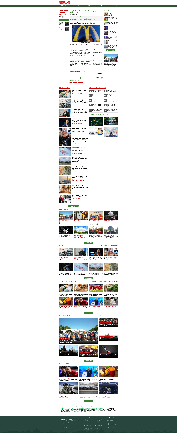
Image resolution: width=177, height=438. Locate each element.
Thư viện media (65, 316)
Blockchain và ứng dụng (79, 8)
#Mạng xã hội (78, 131)
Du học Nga (97, 417)
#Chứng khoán (78, 104)
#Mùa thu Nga (102, 315)
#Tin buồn (105, 220)
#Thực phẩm (66, 306)
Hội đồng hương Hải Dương (63, 207)
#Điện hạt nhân (80, 123)
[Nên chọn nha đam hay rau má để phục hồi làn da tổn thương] (111, 287)
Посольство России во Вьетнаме (99, 421)
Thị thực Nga (86, 420)
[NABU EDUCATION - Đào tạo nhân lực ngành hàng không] (96, 131)
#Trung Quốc (114, 306)
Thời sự (62, 246)
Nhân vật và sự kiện (110, 417)
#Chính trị (73, 113)
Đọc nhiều (81, 5)
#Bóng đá (79, 306)
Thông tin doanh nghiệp (107, 5)
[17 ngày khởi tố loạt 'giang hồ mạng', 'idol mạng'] (65, 132)
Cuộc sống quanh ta (67, 281)
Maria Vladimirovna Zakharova (112, 425)
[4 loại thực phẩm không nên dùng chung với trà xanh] (66, 287)
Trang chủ (62, 8)
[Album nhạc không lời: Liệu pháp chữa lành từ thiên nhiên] (111, 121)
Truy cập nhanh (98, 425)
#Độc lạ (100, 281)
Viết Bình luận (64, 19)
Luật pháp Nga (86, 419)
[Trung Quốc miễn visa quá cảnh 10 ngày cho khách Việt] (111, 301)
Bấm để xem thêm (110, 50)
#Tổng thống (84, 113)
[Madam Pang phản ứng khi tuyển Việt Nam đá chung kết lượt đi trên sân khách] (81, 301)
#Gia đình (81, 190)
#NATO (105, 245)
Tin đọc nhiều (64, 363)
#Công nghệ (94, 281)
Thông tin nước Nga (97, 87)
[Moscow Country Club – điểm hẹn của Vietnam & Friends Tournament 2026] (81, 215)
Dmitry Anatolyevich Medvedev (112, 420)
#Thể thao (90, 220)
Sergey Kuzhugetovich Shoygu (112, 424)
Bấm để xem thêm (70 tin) (74, 206)
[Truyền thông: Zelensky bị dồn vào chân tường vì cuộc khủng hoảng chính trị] (106, 28)
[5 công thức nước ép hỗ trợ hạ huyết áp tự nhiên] (66, 301)
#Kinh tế (77, 180)
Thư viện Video (98, 429)
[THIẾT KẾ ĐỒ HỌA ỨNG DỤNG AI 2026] (96, 121)
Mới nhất (72, 5)
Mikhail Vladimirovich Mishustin (112, 421)
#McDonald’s (62, 12)
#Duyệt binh (104, 322)
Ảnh (96, 5)
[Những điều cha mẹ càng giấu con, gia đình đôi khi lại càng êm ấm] (106, 14)
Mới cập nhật (64, 87)
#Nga (61, 10)
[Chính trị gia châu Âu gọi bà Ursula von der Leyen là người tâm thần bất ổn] (106, 37)
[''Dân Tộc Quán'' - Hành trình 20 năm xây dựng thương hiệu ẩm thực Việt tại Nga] (111, 131)
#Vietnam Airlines (96, 220)
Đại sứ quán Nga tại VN (88, 428)
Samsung (60, 436)
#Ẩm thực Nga (92, 315)
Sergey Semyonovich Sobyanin (112, 427)
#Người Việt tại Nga (110, 63)
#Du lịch (105, 306)
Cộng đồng (63, 209)
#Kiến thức (82, 93)
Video (89, 5)
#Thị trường (83, 104)
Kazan (60, 280)
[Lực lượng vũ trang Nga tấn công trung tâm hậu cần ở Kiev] (106, 32)
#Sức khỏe (77, 93)
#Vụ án (76, 198)
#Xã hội (73, 198)
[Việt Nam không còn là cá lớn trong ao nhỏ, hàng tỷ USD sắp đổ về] (65, 170)
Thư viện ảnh (98, 428)
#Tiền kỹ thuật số (114, 245)
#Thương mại (81, 180)
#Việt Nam (73, 104)
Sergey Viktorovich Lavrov (111, 423)
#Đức (106, 394)
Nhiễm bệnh (61, 362)
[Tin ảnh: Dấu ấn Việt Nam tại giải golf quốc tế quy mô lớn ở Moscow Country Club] (66, 215)
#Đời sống (73, 93)
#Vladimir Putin (78, 113)
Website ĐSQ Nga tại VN (88, 429)
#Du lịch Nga (85, 315)
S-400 (60, 435)
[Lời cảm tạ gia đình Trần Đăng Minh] (111, 215)
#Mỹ (108, 245)
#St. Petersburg (114, 315)
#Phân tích (61, 394)
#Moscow (108, 315)
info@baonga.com (66, 427)
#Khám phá (108, 322)
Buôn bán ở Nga (62, 83)
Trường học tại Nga (99, 419)
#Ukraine (79, 143)
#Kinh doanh (66, 10)
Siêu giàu (60, 434)
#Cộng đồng (91, 221)
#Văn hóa (90, 235)
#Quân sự (75, 123)
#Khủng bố (80, 153)
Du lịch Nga (86, 421)
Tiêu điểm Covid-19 (92, 8)
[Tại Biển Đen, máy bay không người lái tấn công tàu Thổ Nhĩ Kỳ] (106, 46)
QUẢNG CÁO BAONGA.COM (99, 115)
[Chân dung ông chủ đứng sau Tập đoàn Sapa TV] (106, 23)
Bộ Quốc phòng (61, 84)
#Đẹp (97, 315)
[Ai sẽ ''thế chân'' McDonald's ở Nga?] (67, 23)
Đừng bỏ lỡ (105, 8)
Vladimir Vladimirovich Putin (111, 419)
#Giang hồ (82, 131)
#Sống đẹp (111, 281)
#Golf (105, 63)
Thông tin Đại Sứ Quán (88, 425)
